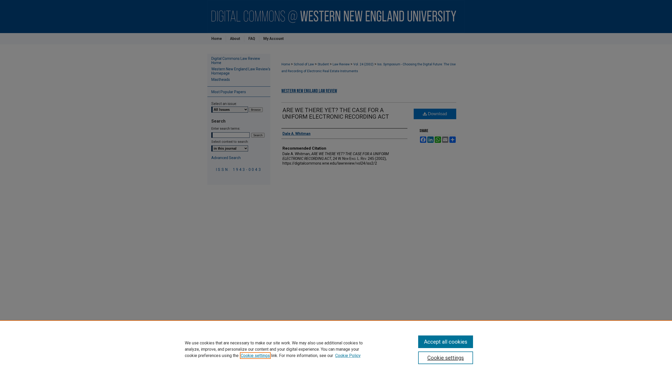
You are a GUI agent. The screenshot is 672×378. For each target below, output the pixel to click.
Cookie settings (255, 355)
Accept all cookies (445, 342)
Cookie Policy (348, 355)
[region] (336, 349)
